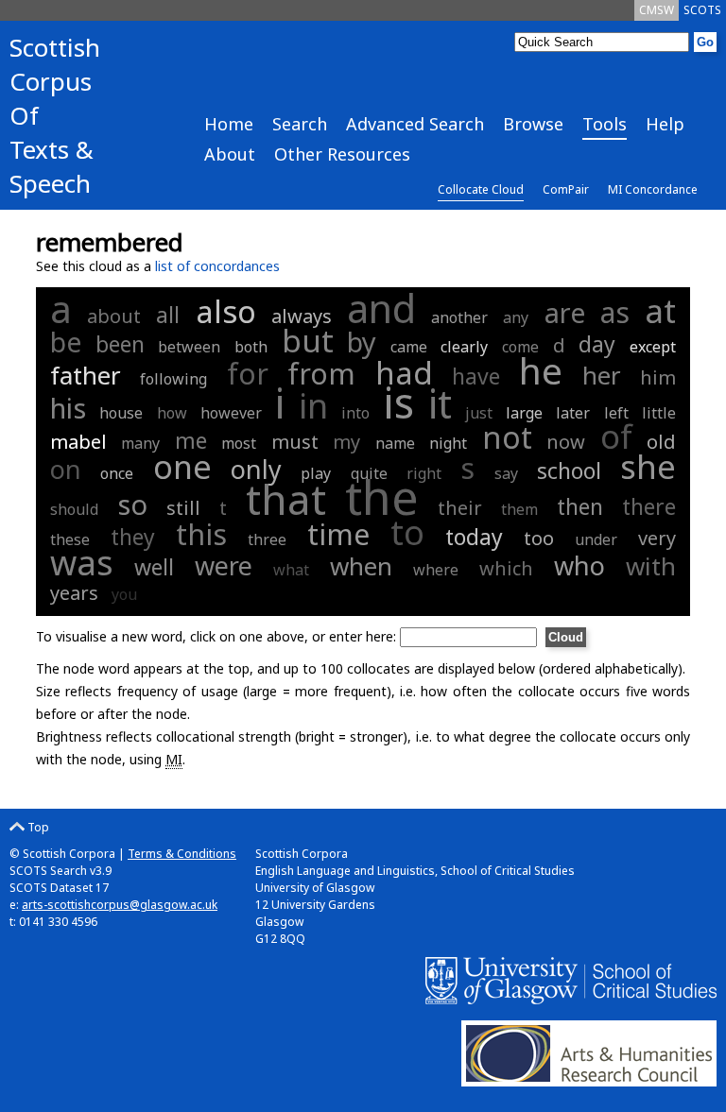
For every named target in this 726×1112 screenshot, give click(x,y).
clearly (464, 346)
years (74, 593)
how (172, 412)
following (173, 378)
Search (299, 123)
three (267, 539)
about (114, 316)
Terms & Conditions (182, 854)
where (435, 569)
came (408, 346)
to (407, 532)
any (515, 317)
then (580, 506)
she (648, 466)
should (74, 509)
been (120, 344)
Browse (533, 123)
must (295, 441)
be (65, 341)
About (229, 154)
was (81, 562)
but (308, 340)
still (183, 508)
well (154, 567)
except (653, 346)
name (395, 443)
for (247, 373)
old (661, 441)
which (506, 568)
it (440, 403)
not (507, 437)
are (564, 312)
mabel (78, 441)
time (338, 534)
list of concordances (217, 266)
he (540, 370)
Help (665, 123)
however (231, 412)
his (68, 407)
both (251, 346)
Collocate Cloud (481, 189)
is (398, 402)
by (361, 341)
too (539, 538)
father (85, 375)
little (659, 412)
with (651, 566)
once (116, 473)
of (616, 436)
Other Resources (342, 154)
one (182, 466)
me (191, 440)
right (423, 473)
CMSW (656, 10)
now (565, 441)
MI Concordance (653, 189)
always (301, 316)
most (238, 443)
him (658, 377)
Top (37, 827)
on (65, 469)
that (286, 498)
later (573, 412)
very (657, 538)
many (140, 443)
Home (228, 123)
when (361, 566)
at (660, 310)
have (476, 376)
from (321, 373)
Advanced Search (415, 123)
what (291, 569)
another (459, 317)
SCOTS (702, 10)
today (474, 537)
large (524, 412)
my (346, 441)
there (649, 506)
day (597, 344)
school (569, 470)
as (615, 312)
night (448, 443)
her (601, 375)
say (506, 473)
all (168, 314)
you (124, 594)
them (519, 509)
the (382, 497)
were (223, 565)
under (596, 539)
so (132, 504)
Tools (604, 123)
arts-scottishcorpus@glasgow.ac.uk (119, 905)
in (313, 406)
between (189, 346)
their (460, 508)
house (121, 412)
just (479, 412)
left (616, 412)
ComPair (566, 189)
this (201, 534)
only (256, 469)
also (226, 311)
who (579, 565)
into (355, 412)
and (381, 308)
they (133, 537)
